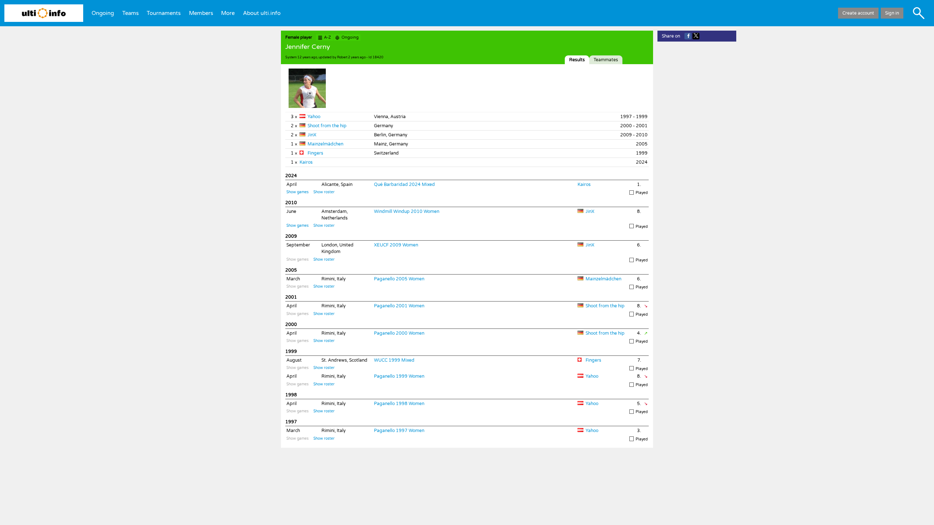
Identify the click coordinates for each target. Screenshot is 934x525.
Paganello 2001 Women (399, 305)
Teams (130, 13)
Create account (858, 13)
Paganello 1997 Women (399, 430)
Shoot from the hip (327, 125)
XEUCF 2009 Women (396, 245)
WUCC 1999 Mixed (394, 360)
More (228, 13)
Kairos (306, 162)
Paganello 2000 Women (399, 333)
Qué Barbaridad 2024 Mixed (404, 184)
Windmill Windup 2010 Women (406, 211)
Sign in (892, 13)
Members (201, 13)
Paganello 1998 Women (399, 403)
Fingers (315, 153)
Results (577, 59)
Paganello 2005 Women (399, 278)
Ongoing (103, 13)
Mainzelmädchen (325, 144)
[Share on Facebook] (687, 36)
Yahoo (314, 116)
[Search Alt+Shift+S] (918, 13)
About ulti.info (262, 13)
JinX (312, 134)
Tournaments (164, 13)
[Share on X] (695, 36)
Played (642, 193)
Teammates (606, 59)
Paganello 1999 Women (399, 376)
